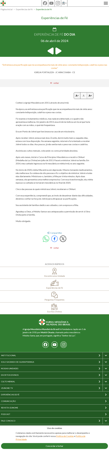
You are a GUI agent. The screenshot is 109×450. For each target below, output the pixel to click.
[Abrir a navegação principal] (106, 3)
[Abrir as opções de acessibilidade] (64, 3)
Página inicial (6, 9)
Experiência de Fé (44, 9)
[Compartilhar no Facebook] (54, 239)
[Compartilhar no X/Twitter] (63, 239)
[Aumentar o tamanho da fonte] (90, 95)
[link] (54, 83)
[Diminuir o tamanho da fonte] (77, 95)
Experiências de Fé (24, 9)
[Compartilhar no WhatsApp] (46, 239)
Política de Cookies (65, 436)
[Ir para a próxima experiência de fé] (58, 51)
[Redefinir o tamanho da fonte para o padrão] (83, 95)
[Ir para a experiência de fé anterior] (50, 51)
